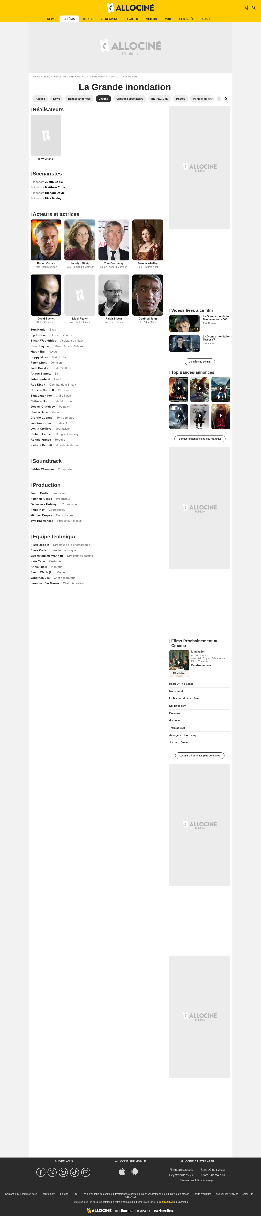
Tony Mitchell (46, 158)
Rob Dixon (38, 384)
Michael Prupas (41, 515)
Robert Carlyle (46, 263)
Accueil (36, 76)
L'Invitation (198, 651)
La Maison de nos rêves (184, 698)
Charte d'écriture (202, 1194)
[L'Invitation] (179, 663)
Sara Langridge (41, 395)
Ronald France (41, 439)
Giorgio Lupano (42, 417)
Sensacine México (192, 1180)
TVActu (132, 19)
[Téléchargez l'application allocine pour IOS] (124, 1171)
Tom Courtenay (113, 263)
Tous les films (59, 76)
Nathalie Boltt (40, 401)
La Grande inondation (94, 76)
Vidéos (151, 19)
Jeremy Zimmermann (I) (47, 555)
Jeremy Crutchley (43, 406)
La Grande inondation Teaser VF (216, 338)
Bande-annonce (201, 665)
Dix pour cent (177, 705)
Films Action (75, 76)
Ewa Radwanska (42, 520)
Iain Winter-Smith (42, 423)
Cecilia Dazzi (39, 412)
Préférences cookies (126, 1194)
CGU (74, 1194)
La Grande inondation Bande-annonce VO (216, 318)
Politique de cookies (100, 1194)
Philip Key (38, 509)
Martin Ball (38, 351)
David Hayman (41, 346)
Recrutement (48, 1194)
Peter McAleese (41, 498)
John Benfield (40, 379)
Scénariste (37, 181)
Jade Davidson (41, 368)
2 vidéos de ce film (200, 361)
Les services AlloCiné (226, 1194)
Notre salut (176, 691)
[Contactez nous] (86, 1172)
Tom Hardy (38, 329)
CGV (83, 1194)
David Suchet (46, 318)
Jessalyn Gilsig (80, 263)
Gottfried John (148, 318)
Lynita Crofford (41, 428)
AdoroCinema (209, 1175)
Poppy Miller (39, 357)
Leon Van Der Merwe (45, 583)
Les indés (186, 19)
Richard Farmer (41, 434)
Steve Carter (39, 550)
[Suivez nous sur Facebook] (41, 1172)
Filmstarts (176, 1169)
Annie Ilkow (39, 566)
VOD (168, 19)
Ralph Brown (114, 318)
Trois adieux (177, 727)
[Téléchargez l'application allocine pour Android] (137, 1171)
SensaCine (208, 1169)
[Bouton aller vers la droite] (225, 98)
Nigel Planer (80, 318)
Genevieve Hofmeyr (44, 504)
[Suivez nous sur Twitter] (53, 1172)
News (51, 19)
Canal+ (208, 19)
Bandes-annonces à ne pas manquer (200, 438)
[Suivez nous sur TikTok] (75, 1172)
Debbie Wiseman (42, 469)
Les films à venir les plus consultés (199, 755)
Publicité (63, 1194)
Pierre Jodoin (40, 544)
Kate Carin (38, 561)
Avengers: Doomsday (182, 735)
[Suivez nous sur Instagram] (64, 1172)
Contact (9, 1194)
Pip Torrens (38, 335)
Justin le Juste (178, 742)
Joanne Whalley (148, 263)
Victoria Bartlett (41, 445)
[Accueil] (130, 8)
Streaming (109, 19)
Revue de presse (179, 1194)
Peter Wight (39, 362)
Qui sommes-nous (27, 1194)
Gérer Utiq (247, 1194)
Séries (88, 19)
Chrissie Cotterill (42, 390)
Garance (174, 720)
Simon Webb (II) (42, 572)
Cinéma (69, 19)
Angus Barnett (41, 373)
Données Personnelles (154, 1194)
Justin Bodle (39, 493)
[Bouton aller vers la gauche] (219, 98)
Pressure (174, 713)
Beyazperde (177, 1175)
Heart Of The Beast (181, 683)
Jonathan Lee (40, 577)
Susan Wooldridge (43, 340)
